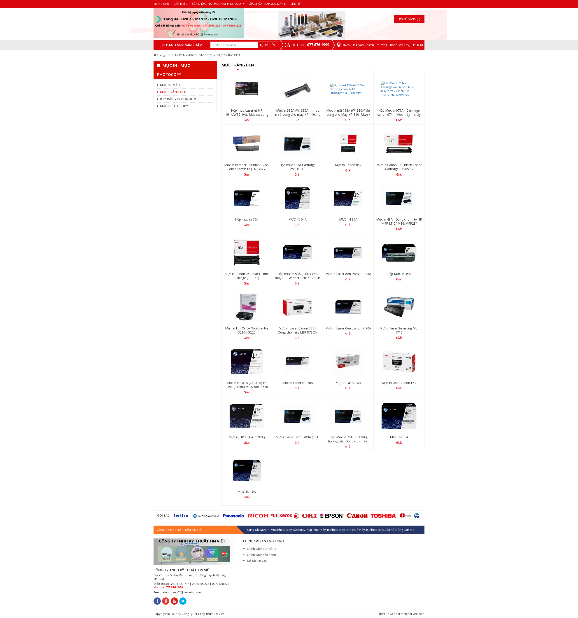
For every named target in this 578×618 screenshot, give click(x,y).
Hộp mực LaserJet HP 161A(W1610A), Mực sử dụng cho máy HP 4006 (246, 114)
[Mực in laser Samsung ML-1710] (399, 307)
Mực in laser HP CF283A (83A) (297, 437)
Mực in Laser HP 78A (297, 383)
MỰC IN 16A (247, 492)
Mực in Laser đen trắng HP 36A (348, 274)
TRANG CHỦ (161, 4)
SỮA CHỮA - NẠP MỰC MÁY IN (267, 4)
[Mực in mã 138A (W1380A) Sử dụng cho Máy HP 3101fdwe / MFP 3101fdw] (348, 89)
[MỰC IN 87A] (348, 198)
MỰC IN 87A (348, 219)
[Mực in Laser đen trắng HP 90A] (348, 307)
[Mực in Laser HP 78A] (298, 361)
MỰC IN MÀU (169, 85)
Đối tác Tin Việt (257, 561)
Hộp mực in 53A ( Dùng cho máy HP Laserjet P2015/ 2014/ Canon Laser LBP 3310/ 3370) (297, 278)
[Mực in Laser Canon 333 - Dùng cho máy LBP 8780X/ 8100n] (298, 307)
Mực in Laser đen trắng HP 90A (348, 328)
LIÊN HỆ (296, 4)
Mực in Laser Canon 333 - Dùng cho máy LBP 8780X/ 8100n (297, 332)
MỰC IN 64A (297, 219)
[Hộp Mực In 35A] (399, 252)
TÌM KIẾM (269, 45)
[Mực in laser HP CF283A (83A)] (298, 416)
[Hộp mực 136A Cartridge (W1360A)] (298, 144)
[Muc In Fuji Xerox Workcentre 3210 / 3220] (247, 307)
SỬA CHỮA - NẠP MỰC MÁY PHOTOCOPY (218, 4)
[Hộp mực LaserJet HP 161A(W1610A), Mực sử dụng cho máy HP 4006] (247, 89)
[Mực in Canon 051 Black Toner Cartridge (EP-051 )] (399, 144)
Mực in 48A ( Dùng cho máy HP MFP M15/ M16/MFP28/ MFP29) (399, 223)
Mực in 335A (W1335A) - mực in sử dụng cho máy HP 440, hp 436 (297, 114)
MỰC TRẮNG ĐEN (228, 55)
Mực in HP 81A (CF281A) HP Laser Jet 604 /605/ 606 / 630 (247, 385)
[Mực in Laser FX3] (348, 361)
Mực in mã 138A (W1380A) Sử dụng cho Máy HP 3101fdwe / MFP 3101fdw (348, 114)
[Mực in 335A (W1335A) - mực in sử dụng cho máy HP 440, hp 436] (298, 89)
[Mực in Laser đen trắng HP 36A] (348, 252)
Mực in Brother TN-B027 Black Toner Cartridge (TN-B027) (246, 167)
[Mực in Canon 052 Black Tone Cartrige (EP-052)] (247, 252)
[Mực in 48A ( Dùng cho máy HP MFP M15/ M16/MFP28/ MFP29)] (399, 198)
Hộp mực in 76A (246, 219)
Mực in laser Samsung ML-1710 (399, 330)
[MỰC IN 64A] (298, 198)
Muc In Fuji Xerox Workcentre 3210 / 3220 (246, 330)
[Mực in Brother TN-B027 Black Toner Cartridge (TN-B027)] (247, 144)
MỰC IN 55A (399, 437)
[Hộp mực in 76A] (247, 198)
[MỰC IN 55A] (399, 416)
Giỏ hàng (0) (410, 19)
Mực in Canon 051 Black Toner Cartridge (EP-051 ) (399, 167)
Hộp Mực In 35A (399, 274)
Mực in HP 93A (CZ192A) (247, 437)
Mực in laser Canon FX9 (399, 383)
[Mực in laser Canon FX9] (399, 361)
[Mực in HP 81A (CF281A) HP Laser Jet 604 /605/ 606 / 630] (247, 361)
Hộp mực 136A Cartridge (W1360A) (297, 167)
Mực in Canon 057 (348, 165)
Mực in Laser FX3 (348, 383)
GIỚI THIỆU (181, 4)
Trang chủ (163, 55)
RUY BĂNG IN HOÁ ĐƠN (177, 99)
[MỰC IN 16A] (247, 470)
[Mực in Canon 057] (348, 144)
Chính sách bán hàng (261, 549)
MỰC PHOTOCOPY (173, 106)
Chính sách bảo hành (261, 555)
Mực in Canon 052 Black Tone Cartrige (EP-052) (247, 276)
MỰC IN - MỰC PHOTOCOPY (193, 55)
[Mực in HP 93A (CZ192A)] (247, 416)
